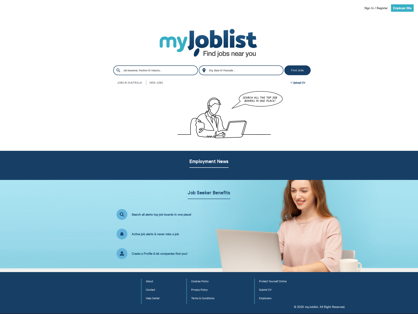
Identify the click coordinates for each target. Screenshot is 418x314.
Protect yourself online (273, 281)
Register (382, 8)
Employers (265, 298)
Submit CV (265, 289)
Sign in (369, 8)
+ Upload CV (297, 82)
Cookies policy (200, 281)
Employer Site (402, 8)
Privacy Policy (199, 289)
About (149, 281)
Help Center (153, 298)
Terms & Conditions (202, 298)
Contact (150, 289)
